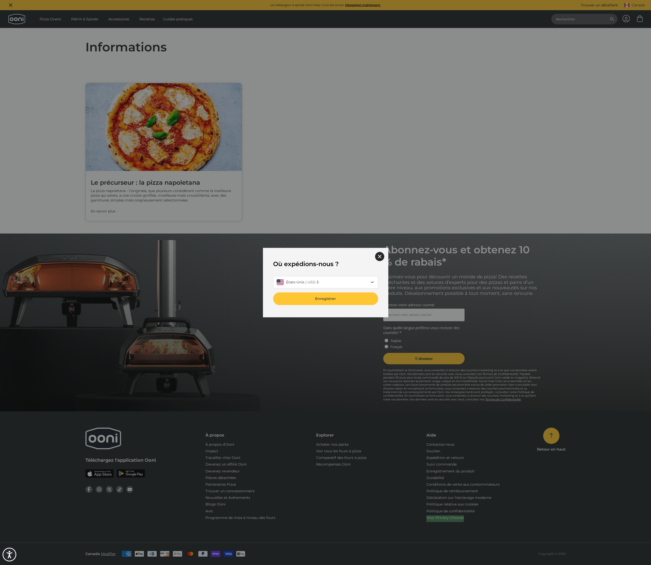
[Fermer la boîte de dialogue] (379, 256)
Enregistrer (325, 298)
